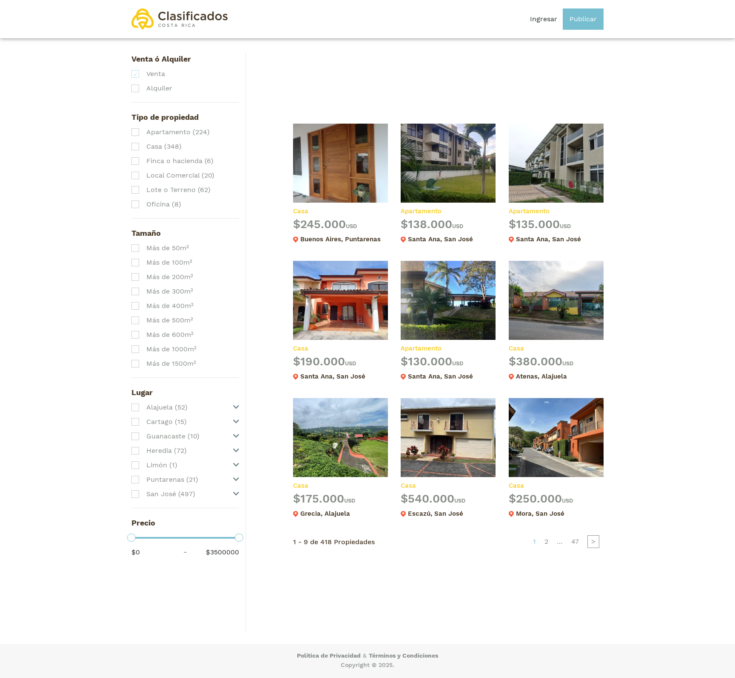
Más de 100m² (169, 262)
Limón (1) (161, 465)
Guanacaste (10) (172, 436)
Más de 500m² (169, 320)
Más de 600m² (170, 335)
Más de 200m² (169, 277)
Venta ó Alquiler (161, 58)
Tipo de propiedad (165, 117)
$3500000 (222, 552)
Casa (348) (164, 146)
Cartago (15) (166, 422)
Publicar (583, 19)
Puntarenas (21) (172, 479)
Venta (155, 74)
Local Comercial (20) (180, 175)
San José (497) (170, 494)
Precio (143, 522)
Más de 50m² (167, 248)
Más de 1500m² (171, 363)
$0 (135, 552)
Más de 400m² (170, 306)
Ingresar (543, 19)
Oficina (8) (163, 204)
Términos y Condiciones (403, 655)
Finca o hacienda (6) (180, 161)
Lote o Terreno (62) (178, 190)
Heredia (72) (166, 450)
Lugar (142, 392)
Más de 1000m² (171, 349)
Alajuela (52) (167, 407)
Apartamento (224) (178, 132)
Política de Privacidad (329, 655)
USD (351, 226)
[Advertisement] (448, 81)
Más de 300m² (169, 291)
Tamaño (146, 233)
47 (575, 541)
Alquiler (159, 88)
